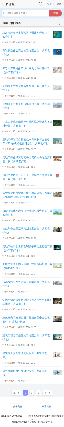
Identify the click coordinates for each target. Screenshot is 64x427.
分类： (12, 23)
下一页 (47, 393)
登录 (49, 4)
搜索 (55, 13)
